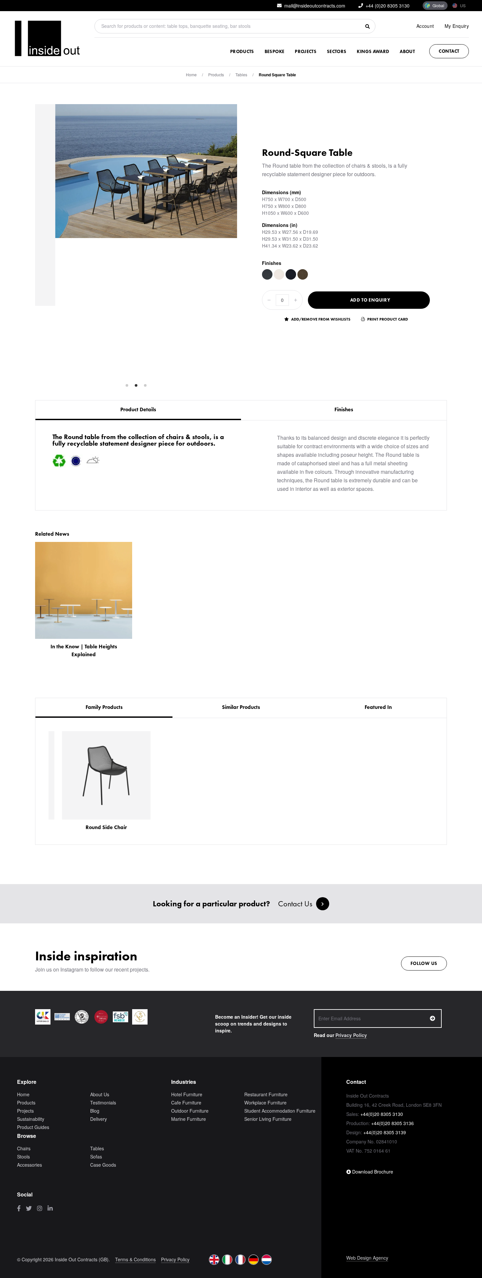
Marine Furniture (188, 1119)
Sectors (336, 51)
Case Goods (103, 1164)
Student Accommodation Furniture (279, 1110)
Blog (94, 1110)
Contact (449, 51)
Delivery (98, 1119)
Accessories (29, 1164)
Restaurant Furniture (266, 1094)
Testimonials (103, 1102)
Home (191, 74)
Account (425, 26)
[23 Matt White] (279, 274)
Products (242, 51)
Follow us (424, 963)
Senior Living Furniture (267, 1119)
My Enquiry (457, 26)
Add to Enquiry (370, 300)
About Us (99, 1094)
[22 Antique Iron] (267, 274)
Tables (241, 74)
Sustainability (30, 1119)
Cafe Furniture (186, 1102)
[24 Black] (291, 274)
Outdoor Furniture (190, 1110)
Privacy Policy (351, 1035)
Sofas (96, 1156)
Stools (23, 1156)
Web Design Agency (367, 1257)
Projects (305, 51)
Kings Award (373, 51)
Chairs (23, 1148)
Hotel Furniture (186, 1094)
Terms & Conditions (135, 1259)
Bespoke (274, 51)
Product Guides (33, 1127)
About (407, 51)
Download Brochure (372, 1171)
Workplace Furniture (265, 1102)
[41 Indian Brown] (302, 274)
